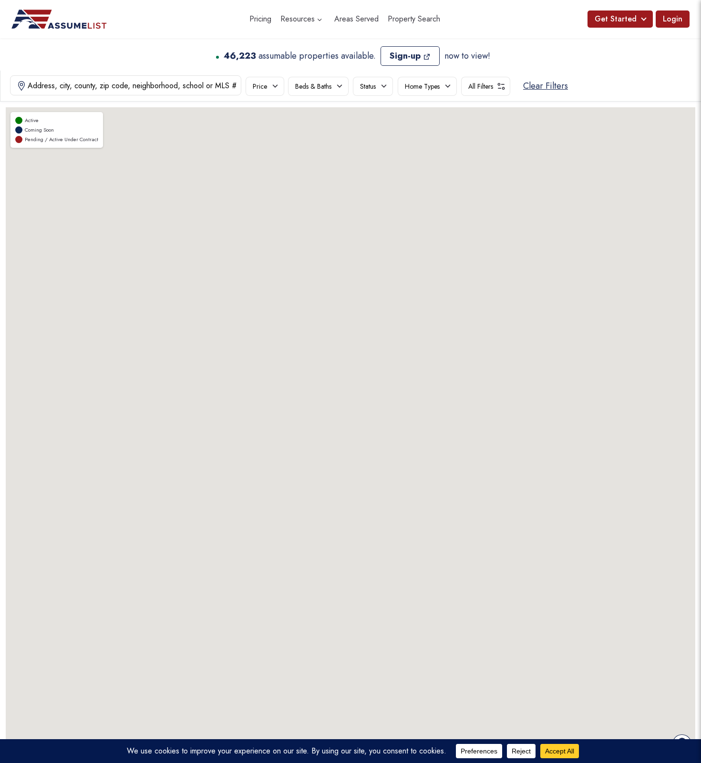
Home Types (422, 86)
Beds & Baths (313, 86)
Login (672, 18)
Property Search (414, 18)
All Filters (480, 86)
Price (260, 86)
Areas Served (356, 18)
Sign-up (405, 56)
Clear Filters (545, 86)
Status (368, 86)
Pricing (260, 18)
